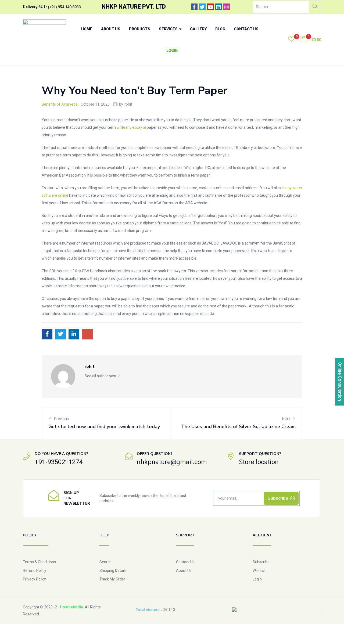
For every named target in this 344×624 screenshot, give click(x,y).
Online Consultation (339, 381)
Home (86, 29)
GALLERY (198, 29)
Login (172, 50)
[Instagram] (226, 6)
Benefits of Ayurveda (60, 104)
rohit (128, 104)
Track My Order (112, 579)
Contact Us (246, 29)
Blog (220, 29)
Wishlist (259, 570)
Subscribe (261, 562)
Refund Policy (34, 570)
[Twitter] (202, 6)
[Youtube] (210, 6)
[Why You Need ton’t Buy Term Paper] (47, 334)
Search (105, 562)
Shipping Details (113, 570)
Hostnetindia (71, 607)
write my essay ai (131, 127)
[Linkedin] (218, 6)
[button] (310, 39)
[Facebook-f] (194, 6)
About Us (110, 29)
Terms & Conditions (39, 562)
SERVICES (168, 29)
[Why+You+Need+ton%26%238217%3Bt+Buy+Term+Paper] (60, 334)
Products (139, 29)
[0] (291, 40)
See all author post (101, 376)
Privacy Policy (34, 579)
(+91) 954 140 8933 (64, 7)
